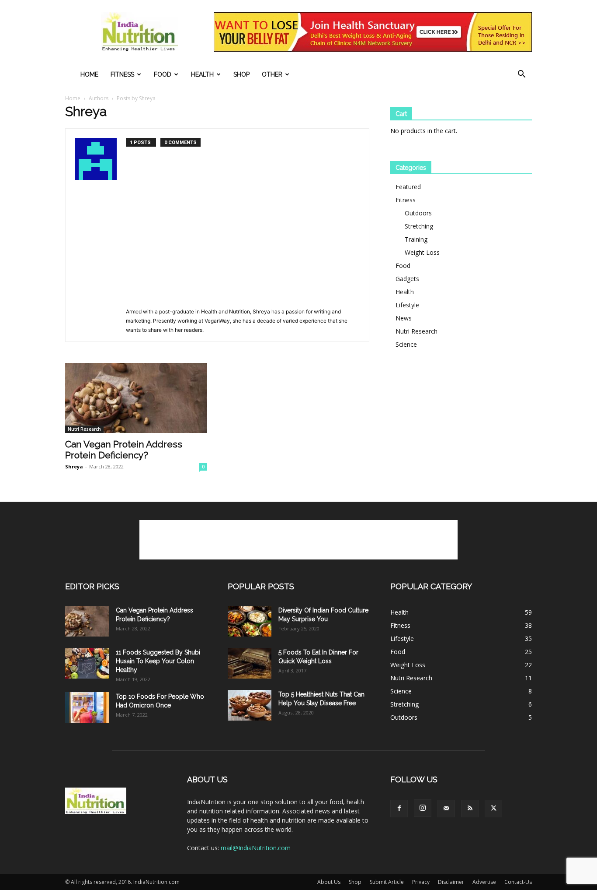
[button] (521, 75)
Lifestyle (407, 305)
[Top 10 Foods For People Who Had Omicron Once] (87, 707)
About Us (328, 882)
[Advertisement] (243, 241)
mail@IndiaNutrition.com (256, 848)
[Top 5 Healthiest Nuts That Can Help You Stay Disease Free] (249, 705)
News (404, 318)
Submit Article (387, 882)
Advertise (484, 882)
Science (406, 344)
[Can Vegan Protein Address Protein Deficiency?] (136, 398)
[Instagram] (422, 808)
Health (202, 74)
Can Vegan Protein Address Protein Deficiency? (123, 450)
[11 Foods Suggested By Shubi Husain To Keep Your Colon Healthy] (87, 663)
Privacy (421, 882)
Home (89, 74)
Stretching (419, 226)
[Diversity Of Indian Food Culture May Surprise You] (249, 621)
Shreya (74, 466)
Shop (241, 74)
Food (162, 74)
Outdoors (418, 213)
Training (416, 239)
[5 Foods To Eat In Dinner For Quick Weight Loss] (249, 663)
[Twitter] (493, 808)
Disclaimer (451, 882)
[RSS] (470, 808)
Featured (408, 187)
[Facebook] (399, 808)
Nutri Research (84, 429)
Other (272, 74)
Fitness (122, 74)
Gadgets (407, 278)
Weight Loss (422, 252)
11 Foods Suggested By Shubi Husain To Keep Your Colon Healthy (158, 661)
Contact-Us (518, 882)
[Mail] (446, 808)
